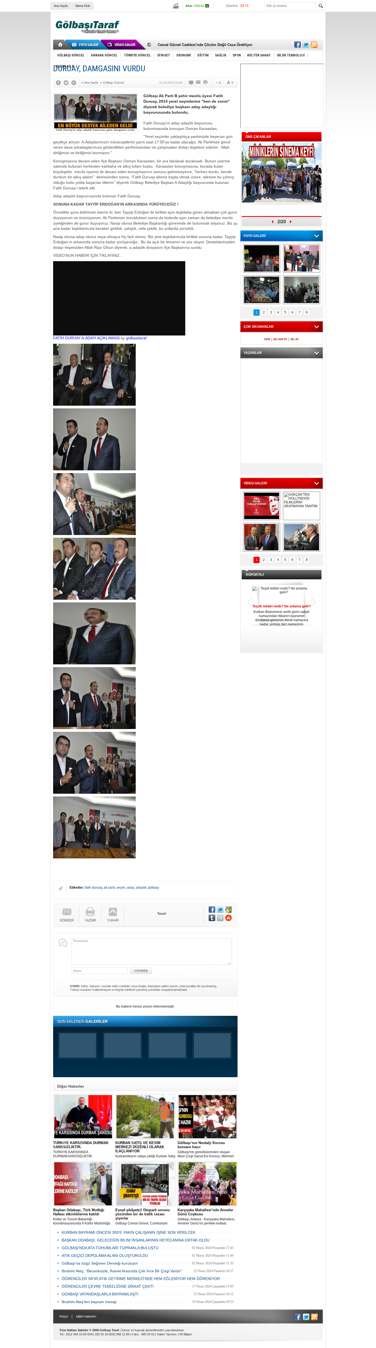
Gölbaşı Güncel (113, 82)
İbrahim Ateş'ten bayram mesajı (89, 1302)
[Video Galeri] (122, 45)
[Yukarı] (113, 914)
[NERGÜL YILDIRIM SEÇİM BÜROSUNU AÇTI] (301, 289)
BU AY (295, 339)
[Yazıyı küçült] (218, 82)
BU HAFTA (280, 339)
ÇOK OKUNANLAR (259, 327)
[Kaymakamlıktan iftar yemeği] (301, 258)
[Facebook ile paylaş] (297, 44)
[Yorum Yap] (191, 82)
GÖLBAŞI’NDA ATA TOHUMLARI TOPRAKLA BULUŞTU (110, 1248)
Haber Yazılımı (166, 1334)
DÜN (267, 339)
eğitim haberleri (86, 1316)
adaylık (141, 887)
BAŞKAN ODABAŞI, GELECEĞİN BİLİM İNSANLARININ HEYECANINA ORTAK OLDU (135, 1240)
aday (130, 887)
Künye (63, 1316)
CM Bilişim (185, 1334)
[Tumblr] (212, 918)
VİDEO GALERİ (255, 483)
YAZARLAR (253, 353)
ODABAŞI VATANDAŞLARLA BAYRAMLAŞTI (100, 1294)
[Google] (75, 82)
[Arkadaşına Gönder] (198, 82)
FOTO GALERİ (255, 236)
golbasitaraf (136, 338)
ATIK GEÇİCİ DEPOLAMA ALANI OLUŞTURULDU (105, 1255)
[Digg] (220, 918)
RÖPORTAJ (255, 575)
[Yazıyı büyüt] (230, 82)
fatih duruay (93, 887)
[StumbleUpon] (228, 918)
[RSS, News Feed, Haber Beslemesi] (314, 44)
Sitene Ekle (82, 5)
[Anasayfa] (60, 45)
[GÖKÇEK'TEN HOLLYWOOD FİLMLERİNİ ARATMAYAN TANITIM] (301, 506)
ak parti (109, 887)
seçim (120, 887)
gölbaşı (153, 887)
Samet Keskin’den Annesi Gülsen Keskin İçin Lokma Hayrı (207, 45)
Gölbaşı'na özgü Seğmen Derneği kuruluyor (100, 1263)
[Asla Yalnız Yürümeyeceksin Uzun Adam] (261, 506)
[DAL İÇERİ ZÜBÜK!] (261, 537)
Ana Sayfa (61, 5)
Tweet (161, 914)
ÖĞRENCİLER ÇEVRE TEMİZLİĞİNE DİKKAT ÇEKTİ (108, 1286)
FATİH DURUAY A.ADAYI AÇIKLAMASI (86, 338)
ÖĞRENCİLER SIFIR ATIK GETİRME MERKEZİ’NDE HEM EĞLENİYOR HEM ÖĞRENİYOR (141, 1278)
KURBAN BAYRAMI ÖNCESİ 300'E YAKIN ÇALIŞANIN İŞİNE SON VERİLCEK (128, 1232)
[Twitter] (67, 82)
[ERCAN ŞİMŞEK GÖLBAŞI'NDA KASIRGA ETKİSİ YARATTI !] (301, 537)
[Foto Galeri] (86, 45)
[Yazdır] (205, 82)
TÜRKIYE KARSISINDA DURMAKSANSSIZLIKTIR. (80, 1149)
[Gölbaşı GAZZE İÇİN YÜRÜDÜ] (261, 258)
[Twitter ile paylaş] (306, 44)
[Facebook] (60, 82)
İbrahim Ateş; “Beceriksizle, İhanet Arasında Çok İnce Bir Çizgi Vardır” (122, 1271)
